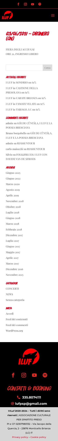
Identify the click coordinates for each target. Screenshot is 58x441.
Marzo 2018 (12, 223)
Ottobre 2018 (13, 206)
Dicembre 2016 (14, 269)
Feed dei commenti (17, 325)
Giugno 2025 (13, 172)
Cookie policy (38, 437)
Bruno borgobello (16, 133)
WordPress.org (14, 330)
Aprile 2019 (12, 195)
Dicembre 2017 (14, 235)
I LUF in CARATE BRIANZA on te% (26, 98)
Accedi (10, 313)
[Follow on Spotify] (45, 375)
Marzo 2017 (12, 263)
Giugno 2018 (13, 218)
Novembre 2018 (15, 201)
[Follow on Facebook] (18, 4)
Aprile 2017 (12, 257)
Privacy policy (20, 437)
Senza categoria (15, 300)
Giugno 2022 (13, 178)
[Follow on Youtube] (32, 4)
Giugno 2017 (13, 246)
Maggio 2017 (13, 252)
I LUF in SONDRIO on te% (21, 82)
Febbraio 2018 (14, 229)
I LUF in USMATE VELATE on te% (25, 103)
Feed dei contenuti (17, 319)
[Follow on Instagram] (25, 4)
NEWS (9, 294)
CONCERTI (12, 288)
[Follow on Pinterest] (40, 4)
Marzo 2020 (13, 184)
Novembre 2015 (14, 274)
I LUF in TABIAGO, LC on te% (23, 109)
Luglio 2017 (12, 240)
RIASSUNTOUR (26, 143)
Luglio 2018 (12, 212)
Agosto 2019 (13, 189)
